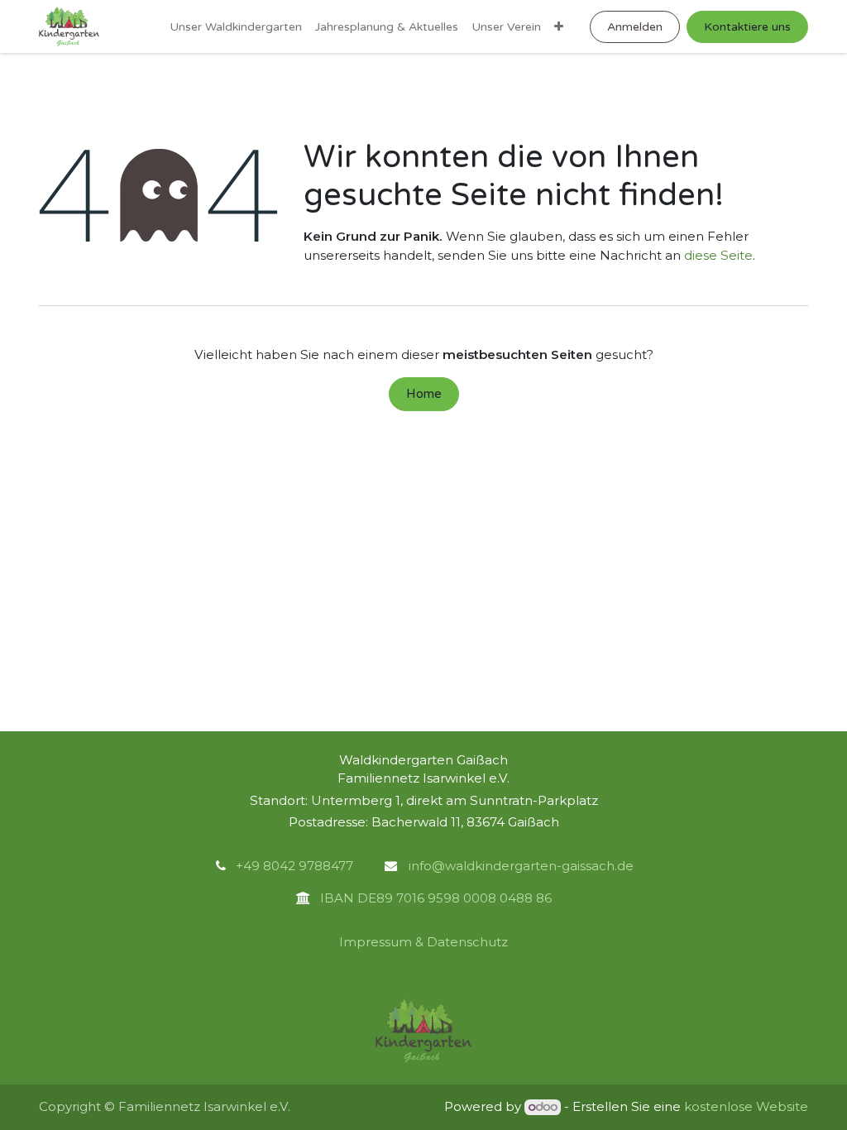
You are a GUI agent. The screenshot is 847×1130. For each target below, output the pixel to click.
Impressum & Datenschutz (423, 942)
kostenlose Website (746, 1106)
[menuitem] (236, 27)
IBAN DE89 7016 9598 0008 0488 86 (431, 898)
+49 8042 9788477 (294, 866)
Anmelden (635, 27)
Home (424, 393)
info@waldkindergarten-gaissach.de (519, 866)
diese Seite (718, 255)
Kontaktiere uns (747, 27)
